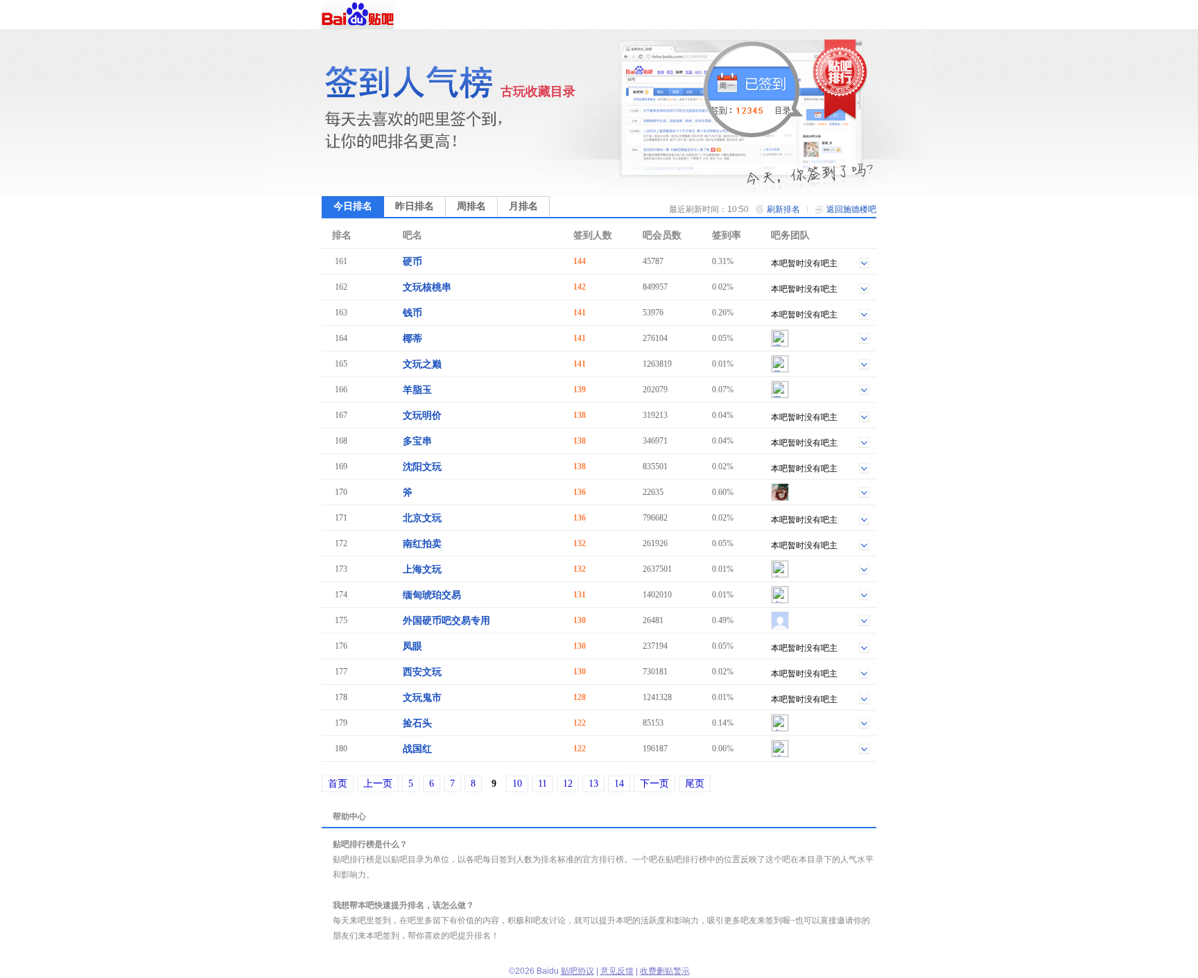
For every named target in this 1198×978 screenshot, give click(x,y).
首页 (337, 783)
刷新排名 (783, 209)
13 (593, 783)
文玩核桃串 (427, 287)
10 (517, 783)
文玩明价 (422, 415)
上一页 (377, 783)
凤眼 (412, 646)
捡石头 (417, 723)
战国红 (417, 749)
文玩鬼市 (422, 697)
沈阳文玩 (422, 467)
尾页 (694, 783)
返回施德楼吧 (851, 209)
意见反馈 (617, 971)
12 (568, 783)
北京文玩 (422, 518)
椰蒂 (412, 338)
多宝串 (417, 441)
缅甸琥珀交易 (432, 595)
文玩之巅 (422, 364)
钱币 (412, 313)
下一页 (654, 783)
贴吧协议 (577, 971)
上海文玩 (422, 569)
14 (619, 783)
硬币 (412, 261)
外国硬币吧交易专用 (446, 620)
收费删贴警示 (665, 971)
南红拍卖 (422, 544)
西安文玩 (422, 672)
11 (542, 783)
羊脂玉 (417, 390)
